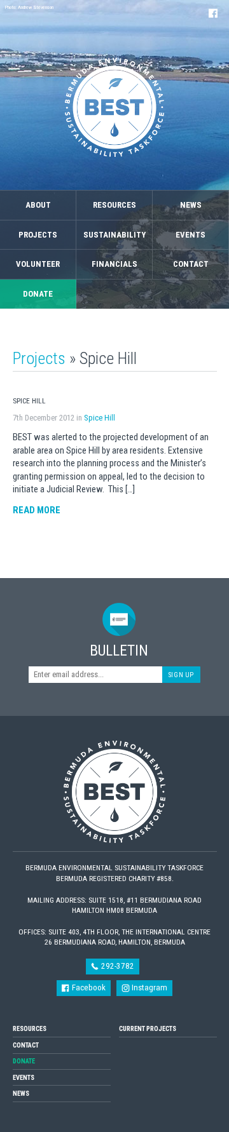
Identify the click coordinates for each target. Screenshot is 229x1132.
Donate (38, 294)
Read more (36, 510)
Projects (37, 234)
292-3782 (116, 966)
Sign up (181, 675)
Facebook (88, 987)
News (191, 205)
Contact (191, 264)
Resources (114, 205)
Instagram (148, 987)
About (38, 205)
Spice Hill (99, 417)
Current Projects (147, 1029)
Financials (114, 264)
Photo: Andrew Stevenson (29, 7)
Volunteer (38, 264)
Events (190, 234)
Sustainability (114, 234)
